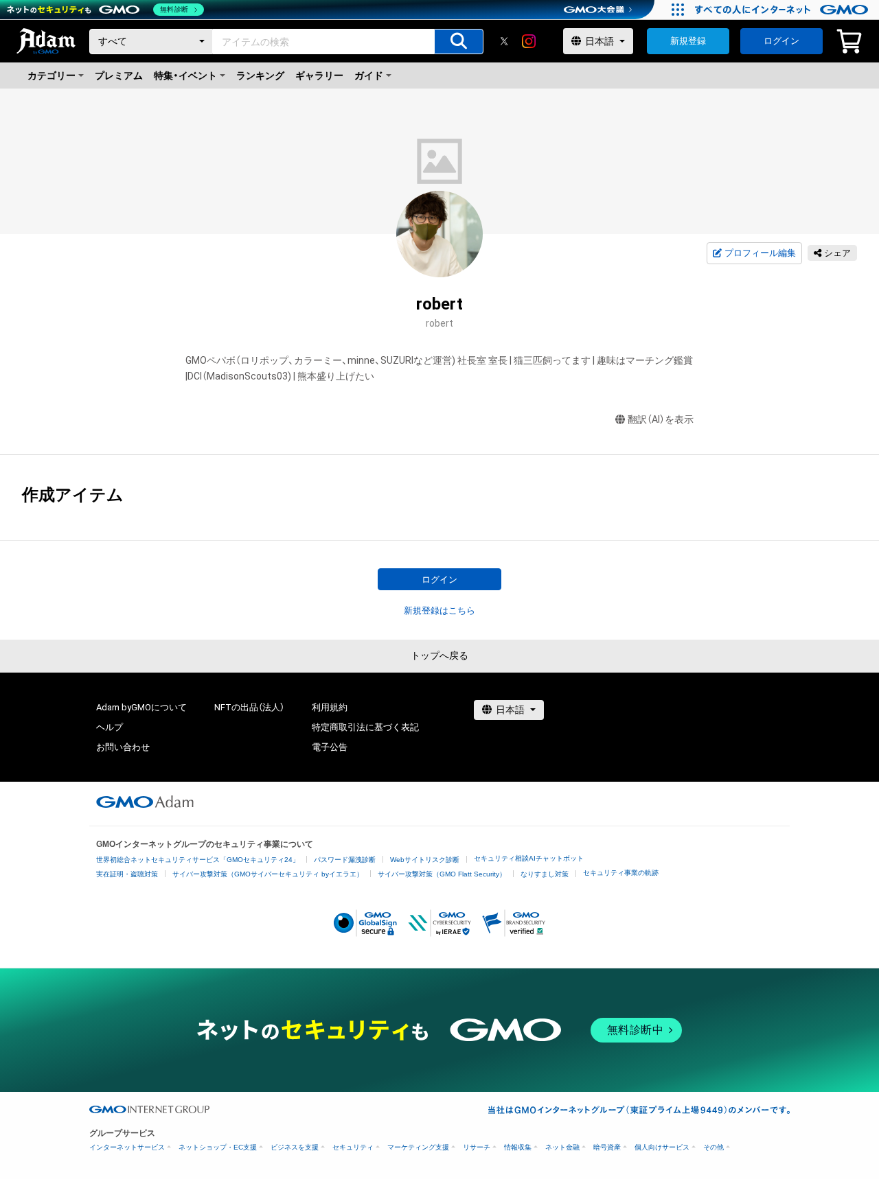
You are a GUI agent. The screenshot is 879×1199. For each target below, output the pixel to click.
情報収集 (518, 1147)
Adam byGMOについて (141, 707)
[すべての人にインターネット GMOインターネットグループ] (783, 9)
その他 (713, 1147)
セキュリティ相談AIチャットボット (529, 858)
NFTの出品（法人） (249, 707)
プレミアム (119, 75)
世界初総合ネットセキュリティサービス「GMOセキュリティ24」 (197, 859)
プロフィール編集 (760, 253)
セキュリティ (353, 1147)
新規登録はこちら (439, 610)
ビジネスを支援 (295, 1147)
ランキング (260, 75)
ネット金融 (562, 1147)
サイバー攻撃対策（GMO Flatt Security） (442, 874)
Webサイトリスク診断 (424, 859)
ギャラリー (319, 75)
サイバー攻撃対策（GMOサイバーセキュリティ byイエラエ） (267, 874)
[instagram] (529, 41)
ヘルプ (109, 727)
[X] (504, 41)
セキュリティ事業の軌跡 (621, 872)
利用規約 (329, 707)
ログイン (781, 41)
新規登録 (688, 41)
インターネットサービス (127, 1147)
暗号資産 (607, 1147)
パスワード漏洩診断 (345, 859)
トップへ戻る (439, 655)
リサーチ (476, 1147)
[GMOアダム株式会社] (145, 801)
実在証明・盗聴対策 (127, 874)
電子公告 (329, 747)
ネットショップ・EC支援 (218, 1147)
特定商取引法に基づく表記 (365, 727)
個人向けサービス (662, 1147)
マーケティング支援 (418, 1147)
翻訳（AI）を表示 (661, 419)
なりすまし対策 (545, 874)
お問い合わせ (123, 747)
